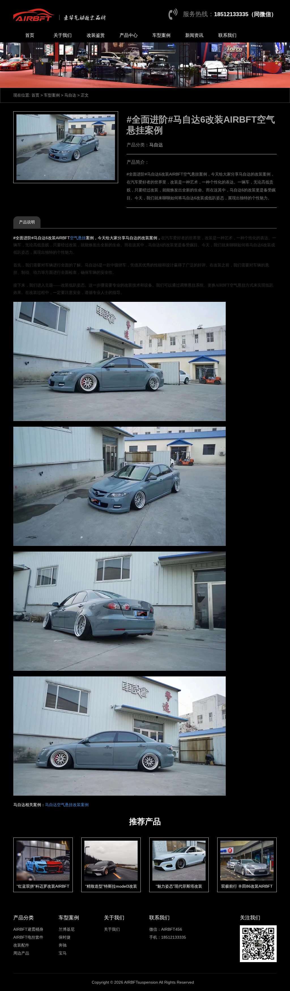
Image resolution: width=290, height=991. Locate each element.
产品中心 (129, 35)
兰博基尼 (66, 929)
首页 (29, 35)
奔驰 (63, 945)
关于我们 (63, 35)
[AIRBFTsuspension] (60, 14)
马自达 (70, 95)
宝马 (63, 953)
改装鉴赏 (96, 35)
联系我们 (227, 35)
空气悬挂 (78, 238)
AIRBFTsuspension (141, 982)
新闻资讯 (194, 35)
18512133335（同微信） (245, 14)
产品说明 (27, 222)
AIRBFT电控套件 (28, 937)
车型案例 (161, 35)
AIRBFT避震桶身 (28, 929)
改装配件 (21, 945)
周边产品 (21, 953)
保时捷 (65, 937)
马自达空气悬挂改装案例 (67, 804)
